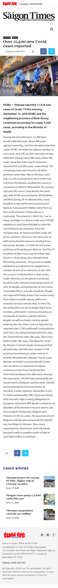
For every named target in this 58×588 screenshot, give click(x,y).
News (15, 38)
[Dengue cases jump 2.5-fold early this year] (49, 499)
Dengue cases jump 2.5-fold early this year (23, 497)
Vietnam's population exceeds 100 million (19, 512)
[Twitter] (51, 51)
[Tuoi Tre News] (19, 535)
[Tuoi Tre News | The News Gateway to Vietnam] (9, 3)
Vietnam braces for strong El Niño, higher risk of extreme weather (22, 481)
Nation (7, 38)
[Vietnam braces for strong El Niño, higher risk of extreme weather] (49, 481)
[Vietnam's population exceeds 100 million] (49, 514)
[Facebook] (43, 51)
